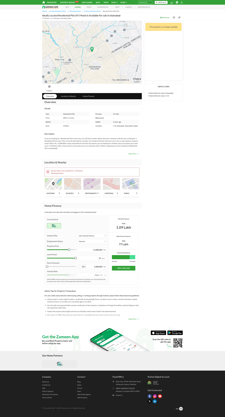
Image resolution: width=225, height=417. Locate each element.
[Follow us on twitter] (150, 403)
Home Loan (165, 17)
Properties (52, 2)
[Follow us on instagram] (155, 398)
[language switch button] (171, 2)
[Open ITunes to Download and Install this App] (159, 335)
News (79, 385)
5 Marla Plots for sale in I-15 (158, 96)
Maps (106, 2)
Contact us (46, 385)
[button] (92, 235)
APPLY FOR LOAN (123, 268)
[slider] (69, 250)
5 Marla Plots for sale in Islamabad (160, 93)
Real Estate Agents (84, 394)
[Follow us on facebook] (150, 398)
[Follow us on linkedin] (155, 403)
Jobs (43, 388)
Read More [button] (133, 154)
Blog (98, 2)
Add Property (82, 398)
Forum (79, 388)
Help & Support (47, 391)
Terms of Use (47, 398)
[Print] (174, 17)
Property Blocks (69, 2)
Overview (50, 96)
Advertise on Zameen (50, 394)
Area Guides (87, 2)
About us (45, 382)
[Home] (43, 2)
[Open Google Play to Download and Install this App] (175, 335)
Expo (79, 391)
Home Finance (88, 96)
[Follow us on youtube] (160, 398)
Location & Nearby (68, 96)
